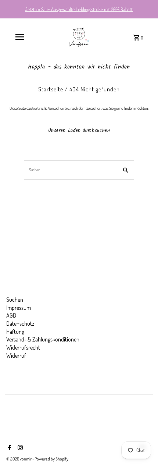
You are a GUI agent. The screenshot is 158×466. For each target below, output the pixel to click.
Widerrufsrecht (23, 347)
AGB (11, 315)
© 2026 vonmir (19, 459)
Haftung (15, 331)
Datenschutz (20, 323)
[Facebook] (8, 448)
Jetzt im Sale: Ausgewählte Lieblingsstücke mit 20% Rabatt (79, 9)
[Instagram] (19, 448)
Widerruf (16, 355)
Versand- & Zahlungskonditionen (42, 339)
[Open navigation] (19, 37)
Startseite (50, 89)
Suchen (14, 299)
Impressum (18, 307)
